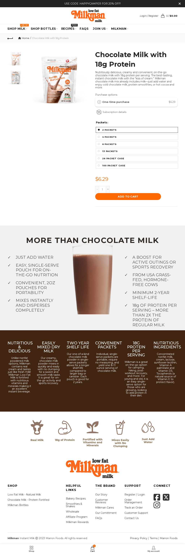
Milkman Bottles (18, 505)
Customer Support (136, 513)
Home (25, 38)
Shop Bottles (43, 28)
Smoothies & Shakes (74, 505)
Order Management (133, 501)
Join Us (99, 28)
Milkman (118, 28)
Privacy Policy (138, 538)
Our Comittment (106, 513)
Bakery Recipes (76, 498)
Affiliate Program (76, 516)
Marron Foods (168, 538)
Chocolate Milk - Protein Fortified (28, 499)
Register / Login (134, 494)
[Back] (10, 38)
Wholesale (72, 511)
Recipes (69, 27)
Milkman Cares (104, 507)
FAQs (98, 518)
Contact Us (131, 518)
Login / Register (149, 15)
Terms (154, 538)
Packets (101, 122)
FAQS (84, 28)
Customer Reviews (101, 501)
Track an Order (133, 507)
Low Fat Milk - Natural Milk (24, 494)
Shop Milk (17, 27)
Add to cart (128, 196)
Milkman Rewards (77, 522)
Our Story (101, 494)
